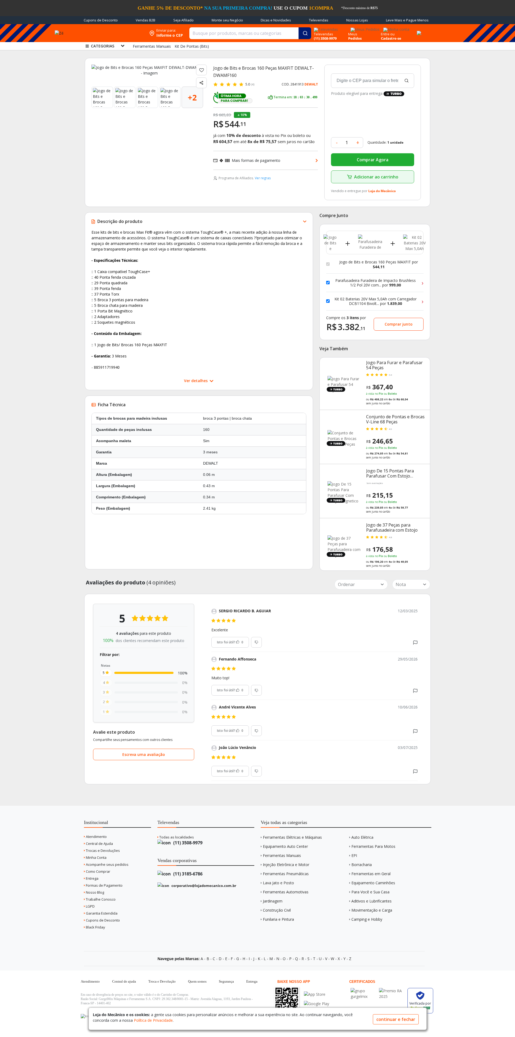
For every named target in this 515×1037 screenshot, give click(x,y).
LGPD (90, 906)
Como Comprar (97, 871)
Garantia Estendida (101, 913)
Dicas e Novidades (276, 20)
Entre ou (388, 34)
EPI (354, 855)
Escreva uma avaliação (143, 754)
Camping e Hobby (366, 919)
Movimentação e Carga (371, 910)
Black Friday (95, 927)
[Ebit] (363, 990)
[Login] (395, 27)
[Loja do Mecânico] (112, 33)
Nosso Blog (94, 892)
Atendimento (96, 836)
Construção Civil (277, 910)
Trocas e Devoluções (102, 850)
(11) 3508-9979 (187, 843)
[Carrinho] (418, 30)
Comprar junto (399, 324)
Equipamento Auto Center (285, 846)
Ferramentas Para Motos (373, 846)
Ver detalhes (196, 380)
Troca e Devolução (162, 981)
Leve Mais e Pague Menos (407, 20)
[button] (415, 642)
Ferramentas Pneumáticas (286, 873)
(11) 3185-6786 (187, 874)
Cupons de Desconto (101, 20)
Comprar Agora (372, 160)
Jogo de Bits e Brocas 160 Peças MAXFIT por (378, 264)
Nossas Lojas (357, 20)
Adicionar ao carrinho (376, 177)
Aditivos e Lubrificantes (371, 901)
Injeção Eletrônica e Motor (286, 864)
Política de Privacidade (153, 1020)
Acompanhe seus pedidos (106, 864)
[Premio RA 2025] (392, 990)
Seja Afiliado (183, 20)
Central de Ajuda (99, 843)
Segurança (226, 981)
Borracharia (361, 864)
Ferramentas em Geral (371, 873)
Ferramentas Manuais (282, 855)
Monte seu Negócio (227, 20)
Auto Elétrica (362, 837)
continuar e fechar (395, 1019)
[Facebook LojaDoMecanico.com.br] (85, 1016)
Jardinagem (272, 901)
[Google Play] (316, 1003)
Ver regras (263, 178)
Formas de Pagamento (104, 885)
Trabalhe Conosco (100, 899)
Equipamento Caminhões (373, 882)
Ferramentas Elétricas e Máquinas (292, 837)
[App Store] (316, 994)
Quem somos (197, 981)
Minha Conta (95, 857)
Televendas (318, 20)
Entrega (91, 878)
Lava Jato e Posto (278, 882)
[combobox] (250, 33)
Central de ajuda (124, 981)
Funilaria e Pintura (278, 919)
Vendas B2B (145, 20)
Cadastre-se (391, 38)
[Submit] (305, 33)
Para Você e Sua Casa (370, 891)
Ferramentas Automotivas (285, 891)
